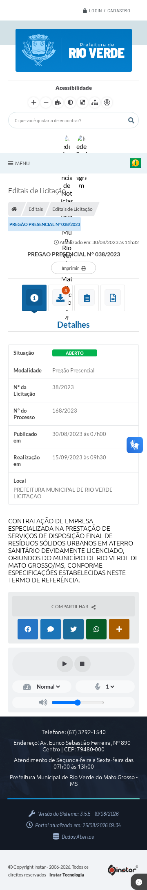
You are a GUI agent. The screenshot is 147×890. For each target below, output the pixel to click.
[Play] (65, 664)
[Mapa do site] (94, 102)
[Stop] (82, 664)
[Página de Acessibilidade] (107, 102)
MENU (22, 163)
